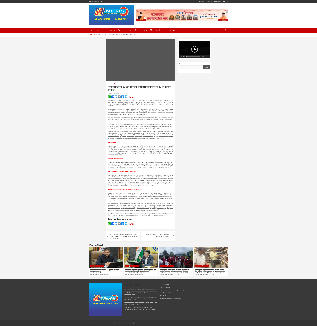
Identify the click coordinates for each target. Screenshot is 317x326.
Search (181, 64)
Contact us (225, 1)
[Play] (181, 56)
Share (131, 97)
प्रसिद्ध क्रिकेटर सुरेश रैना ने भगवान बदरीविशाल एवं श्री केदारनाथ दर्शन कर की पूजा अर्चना (158, 235)
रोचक (129, 30)
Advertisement (217, 1)
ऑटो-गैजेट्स (172, 30)
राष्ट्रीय (105, 30)
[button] (194, 49)
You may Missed (96, 245)
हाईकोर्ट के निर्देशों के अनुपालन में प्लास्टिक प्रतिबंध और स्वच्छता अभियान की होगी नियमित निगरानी (140, 271)
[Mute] (205, 56)
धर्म (124, 30)
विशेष (151, 30)
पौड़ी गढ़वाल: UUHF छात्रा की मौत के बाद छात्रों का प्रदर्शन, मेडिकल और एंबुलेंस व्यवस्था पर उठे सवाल (174, 271)
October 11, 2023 (112, 93)
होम (91, 30)
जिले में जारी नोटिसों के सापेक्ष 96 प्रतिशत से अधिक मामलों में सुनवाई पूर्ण (140, 290)
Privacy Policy (202, 1)
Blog (92, 266)
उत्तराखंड (96, 266)
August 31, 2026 (94, 274)
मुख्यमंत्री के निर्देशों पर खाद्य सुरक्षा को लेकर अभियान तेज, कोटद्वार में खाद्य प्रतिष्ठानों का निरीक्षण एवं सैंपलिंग (210, 271)
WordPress (149, 323)
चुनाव (165, 30)
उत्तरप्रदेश (112, 30)
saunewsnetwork (122, 93)
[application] (194, 49)
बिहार (119, 30)
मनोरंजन (136, 30)
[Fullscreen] (208, 56)
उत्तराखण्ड (98, 30)
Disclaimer (209, 1)
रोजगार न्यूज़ (144, 30)
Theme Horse (129, 323)
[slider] (193, 56)
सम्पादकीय (158, 30)
